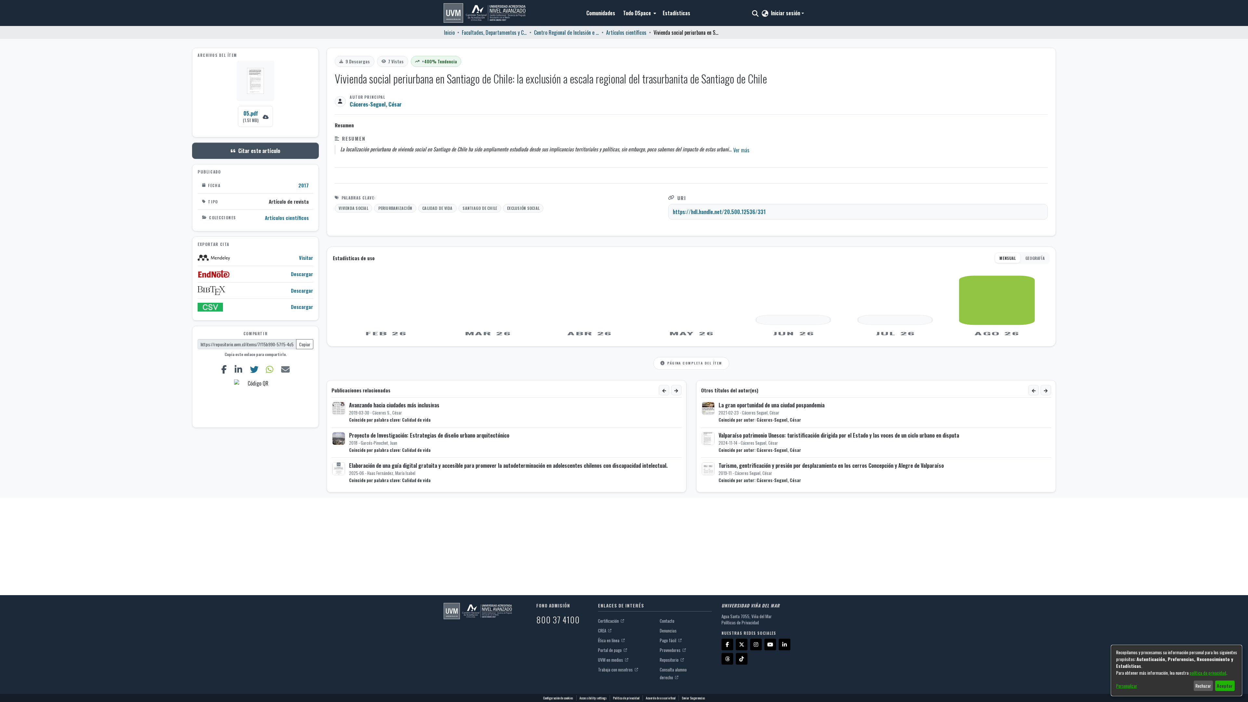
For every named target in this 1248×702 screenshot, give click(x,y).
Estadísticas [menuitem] (676, 13)
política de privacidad (1208, 672)
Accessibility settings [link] (593, 698)
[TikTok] (742, 659)
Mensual (1007, 258)
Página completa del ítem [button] (694, 362)
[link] (255, 116)
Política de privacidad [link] (626, 698)
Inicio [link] (449, 32)
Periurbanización (395, 208)
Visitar (306, 257)
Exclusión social (523, 208)
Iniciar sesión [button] (786, 13)
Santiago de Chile (479, 208)
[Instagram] (756, 644)
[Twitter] (254, 369)
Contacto (667, 621)
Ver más (741, 150)
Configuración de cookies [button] (558, 698)
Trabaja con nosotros (616, 669)
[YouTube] (770, 644)
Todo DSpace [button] (637, 13)
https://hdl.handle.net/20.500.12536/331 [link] (719, 212)
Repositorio (670, 660)
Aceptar (1225, 685)
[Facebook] (223, 369)
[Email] (286, 369)
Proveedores (671, 650)
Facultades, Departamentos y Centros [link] (494, 32)
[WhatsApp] (269, 369)
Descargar (302, 274)
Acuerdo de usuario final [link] (661, 698)
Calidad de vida (437, 208)
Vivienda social (353, 208)
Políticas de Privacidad (740, 622)
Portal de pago (610, 650)
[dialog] (1177, 670)
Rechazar (1203, 685)
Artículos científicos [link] (626, 32)
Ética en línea (609, 640)
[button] (485, 13)
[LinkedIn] (238, 369)
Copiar (304, 344)
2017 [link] (303, 185)
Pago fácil (668, 640)
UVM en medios (611, 660)
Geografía (1035, 258)
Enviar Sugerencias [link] (693, 698)
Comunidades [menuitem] (600, 13)
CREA (602, 630)
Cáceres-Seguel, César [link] (376, 104)
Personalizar (1126, 685)
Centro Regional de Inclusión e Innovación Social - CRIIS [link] (566, 32)
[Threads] (727, 659)
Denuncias (668, 630)
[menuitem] (639, 13)
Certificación (609, 621)
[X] (742, 644)
